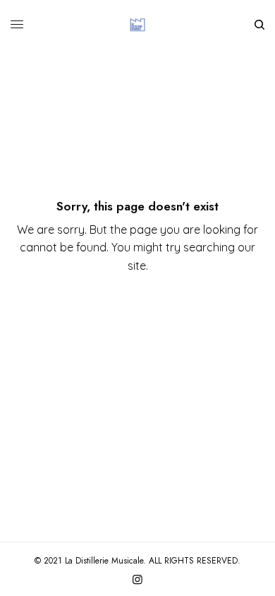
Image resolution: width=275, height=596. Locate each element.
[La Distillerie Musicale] (137, 24)
